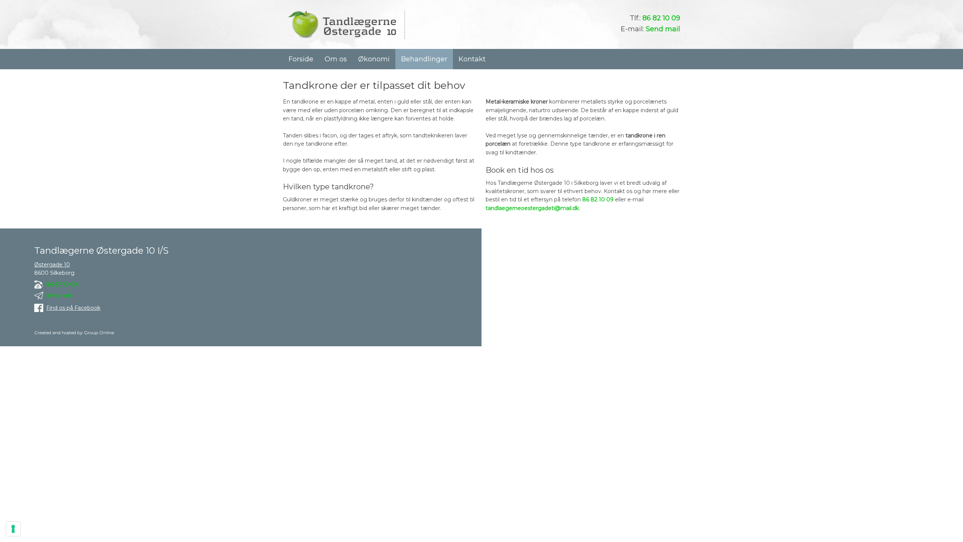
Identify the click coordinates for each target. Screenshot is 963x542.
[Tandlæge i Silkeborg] (346, 24)
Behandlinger (424, 59)
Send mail (663, 29)
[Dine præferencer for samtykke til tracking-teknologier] (13, 529)
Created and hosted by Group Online (74, 332)
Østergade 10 (52, 264)
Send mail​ (59, 295)
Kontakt (472, 59)
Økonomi (374, 59)
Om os (336, 59)
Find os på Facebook (73, 307)
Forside (301, 59)
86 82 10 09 (661, 18)
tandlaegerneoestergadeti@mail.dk (532, 208)
